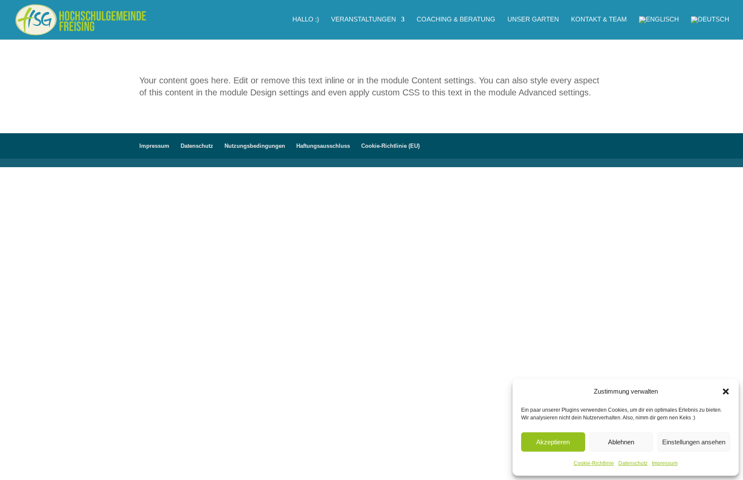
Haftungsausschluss (323, 146)
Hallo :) (305, 19)
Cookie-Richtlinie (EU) (390, 146)
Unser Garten (533, 19)
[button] (726, 391)
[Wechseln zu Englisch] (659, 28)
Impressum (665, 463)
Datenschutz (633, 463)
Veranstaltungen (363, 19)
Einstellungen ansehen (693, 442)
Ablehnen (621, 442)
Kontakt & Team (599, 19)
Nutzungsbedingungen (254, 146)
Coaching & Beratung (456, 19)
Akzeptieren (553, 442)
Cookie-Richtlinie (594, 463)
